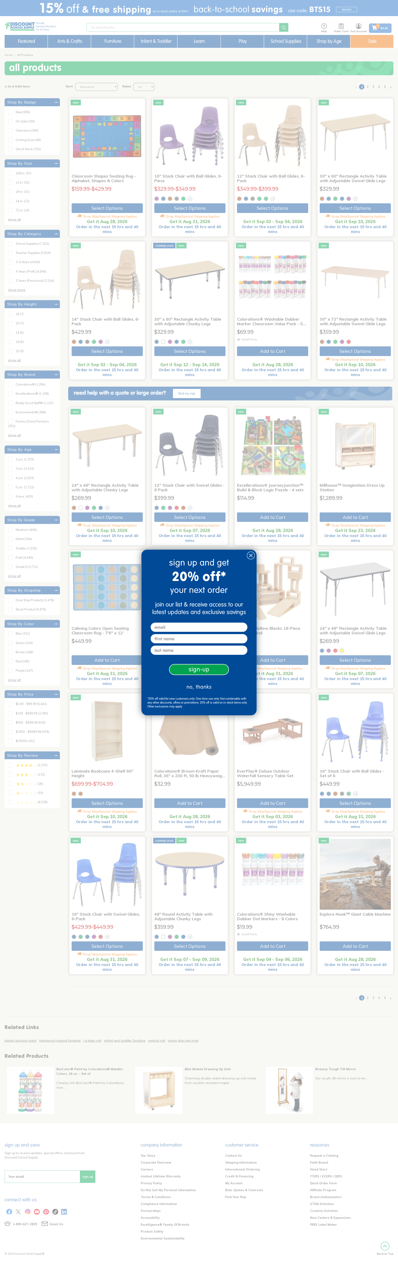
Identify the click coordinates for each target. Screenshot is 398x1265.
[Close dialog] (250, 555)
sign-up (199, 669)
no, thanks (199, 687)
